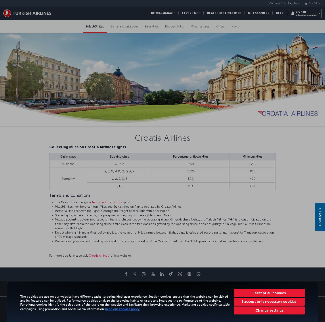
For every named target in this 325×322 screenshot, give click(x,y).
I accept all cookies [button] (269, 293)
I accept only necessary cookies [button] (269, 301)
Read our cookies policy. (122, 309)
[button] (269, 310)
